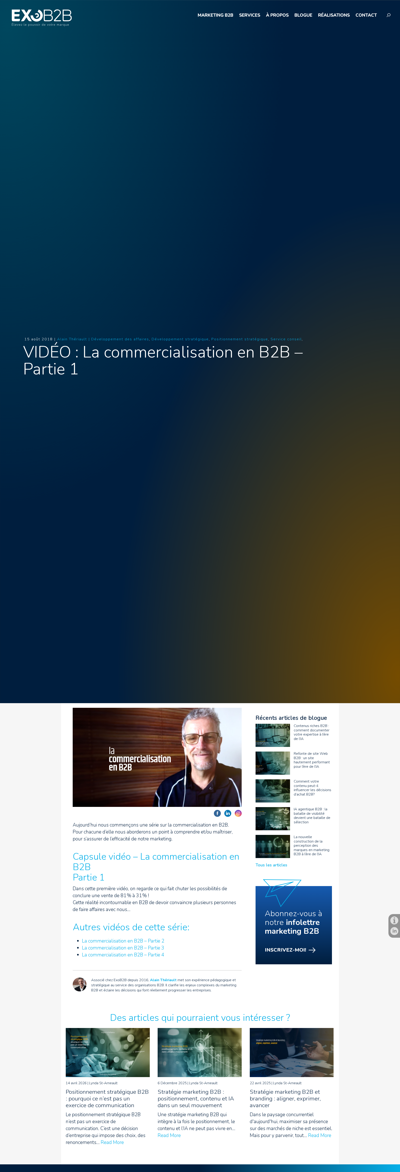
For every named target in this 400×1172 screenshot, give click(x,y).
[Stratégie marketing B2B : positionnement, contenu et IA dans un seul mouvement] (200, 1075)
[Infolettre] (394, 920)
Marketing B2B (215, 15)
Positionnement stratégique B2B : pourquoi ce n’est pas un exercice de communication (107, 1098)
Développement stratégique (180, 339)
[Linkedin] (394, 931)
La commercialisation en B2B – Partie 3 (123, 948)
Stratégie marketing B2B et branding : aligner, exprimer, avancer (285, 1098)
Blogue (303, 15)
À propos (277, 15)
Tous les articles (271, 865)
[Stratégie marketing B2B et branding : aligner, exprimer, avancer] (292, 1075)
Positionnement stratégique (239, 339)
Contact (366, 15)
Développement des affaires (120, 339)
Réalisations (334, 15)
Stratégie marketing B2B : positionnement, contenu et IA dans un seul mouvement (196, 1098)
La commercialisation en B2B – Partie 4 (123, 955)
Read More (112, 1142)
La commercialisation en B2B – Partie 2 (123, 941)
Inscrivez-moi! (285, 949)
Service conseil (286, 339)
